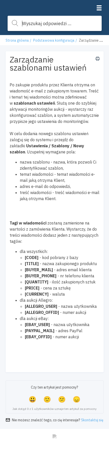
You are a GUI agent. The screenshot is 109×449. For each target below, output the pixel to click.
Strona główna (17, 40)
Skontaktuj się (92, 420)
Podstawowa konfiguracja (54, 40)
